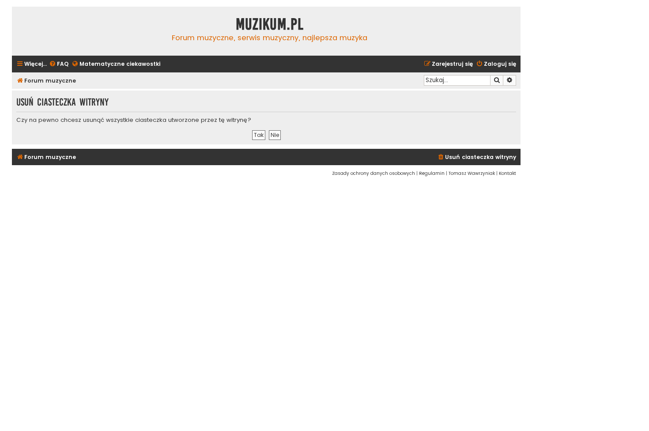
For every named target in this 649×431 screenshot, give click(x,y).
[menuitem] (58, 64)
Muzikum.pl (270, 24)
